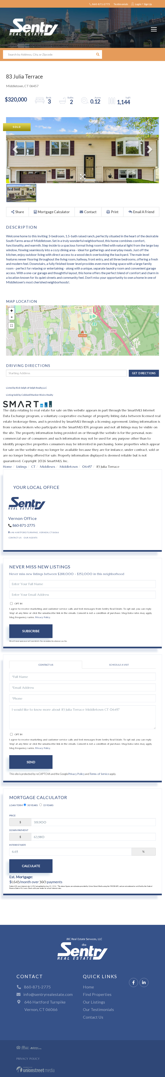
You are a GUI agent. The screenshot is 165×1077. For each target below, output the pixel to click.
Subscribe (30, 631)
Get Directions (144, 373)
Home (7, 467)
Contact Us (15, 537)
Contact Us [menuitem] (93, 1017)
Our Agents (30, 537)
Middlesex (47, 467)
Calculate (31, 866)
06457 (87, 467)
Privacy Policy (42, 617)
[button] (97, 54)
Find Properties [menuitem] (97, 994)
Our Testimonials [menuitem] (98, 1009)
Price (12, 815)
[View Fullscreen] (11, 326)
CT (33, 467)
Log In (138, 4)
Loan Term (16, 805)
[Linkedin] (144, 982)
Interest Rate (17, 844)
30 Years (32, 805)
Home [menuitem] (88, 986)
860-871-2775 (101, 4)
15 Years (48, 805)
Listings (21, 467)
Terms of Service (99, 774)
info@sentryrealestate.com (48, 994)
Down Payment (18, 830)
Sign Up (148, 4)
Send (31, 762)
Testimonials (121, 4)
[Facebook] (133, 982)
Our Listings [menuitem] (94, 1002)
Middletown (69, 467)
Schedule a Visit (119, 664)
